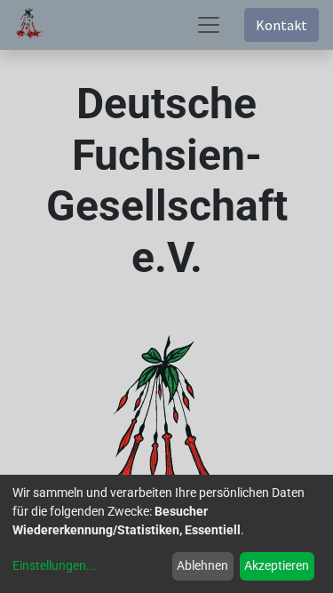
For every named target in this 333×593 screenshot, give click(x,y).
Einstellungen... (54, 565)
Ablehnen (202, 565)
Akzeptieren (276, 565)
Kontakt (281, 25)
